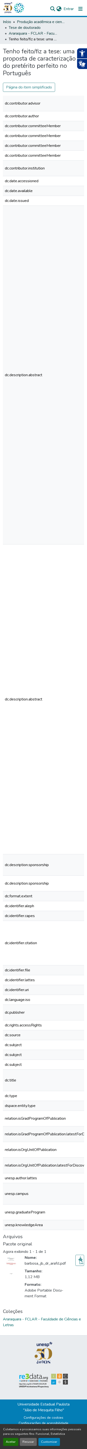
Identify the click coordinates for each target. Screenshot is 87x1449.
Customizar (49, 1442)
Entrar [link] (69, 9)
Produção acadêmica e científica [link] (41, 22)
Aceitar (11, 1442)
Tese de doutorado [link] (25, 27)
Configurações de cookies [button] (43, 1417)
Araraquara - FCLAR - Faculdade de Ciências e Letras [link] (33, 33)
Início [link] (7, 22)
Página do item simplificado (29, 87)
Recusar (28, 1442)
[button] (19, 8)
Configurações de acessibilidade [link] (43, 1423)
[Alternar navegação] (80, 8)
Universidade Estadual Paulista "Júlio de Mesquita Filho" (43, 1407)
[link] (79, 1260)
